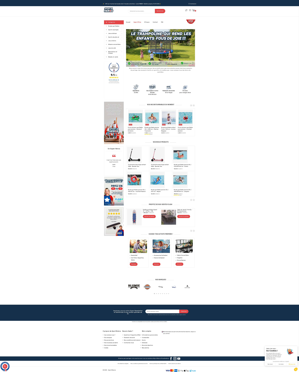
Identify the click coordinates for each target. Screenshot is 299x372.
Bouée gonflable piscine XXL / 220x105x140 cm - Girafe (182, 165)
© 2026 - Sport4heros (109, 370)
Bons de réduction (147, 345)
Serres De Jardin (181, 257)
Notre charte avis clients (175, 363)
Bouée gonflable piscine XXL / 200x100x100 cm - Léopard (182, 190)
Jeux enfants (115, 40)
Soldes (106, 347)
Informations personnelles (150, 335)
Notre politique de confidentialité (158, 363)
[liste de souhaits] (190, 10)
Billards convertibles (114, 44)
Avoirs (144, 340)
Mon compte (146, 331)
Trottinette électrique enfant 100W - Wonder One (137, 165)
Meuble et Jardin (115, 57)
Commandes (145, 337)
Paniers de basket (136, 257)
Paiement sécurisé (129, 337)
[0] (193, 10)
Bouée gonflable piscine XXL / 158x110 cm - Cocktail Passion (137, 190)
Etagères (156, 257)
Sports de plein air (115, 37)
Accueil (128, 22)
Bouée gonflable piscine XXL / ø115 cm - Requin (160, 190)
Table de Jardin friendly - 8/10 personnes (184, 210)
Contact (155, 22)
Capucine (113, 164)
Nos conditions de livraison (132, 340)
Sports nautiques (115, 29)
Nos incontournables (110, 345)
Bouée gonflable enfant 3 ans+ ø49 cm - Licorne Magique (168, 129)
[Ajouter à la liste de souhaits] (140, 118)
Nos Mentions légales (123, 363)
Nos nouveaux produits (111, 342)
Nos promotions (109, 340)
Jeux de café (115, 48)
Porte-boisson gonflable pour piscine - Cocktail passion (185, 129)
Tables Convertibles (160, 255)
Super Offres (137, 22)
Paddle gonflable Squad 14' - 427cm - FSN (150, 210)
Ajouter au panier (130, 118)
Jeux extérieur (115, 33)
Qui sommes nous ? (109, 335)
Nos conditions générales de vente (139, 363)
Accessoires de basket (138, 255)
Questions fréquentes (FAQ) (132, 335)
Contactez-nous (129, 342)
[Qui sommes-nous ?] (114, 123)
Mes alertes (145, 347)
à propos (146, 22)
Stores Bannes (158, 260)
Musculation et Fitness (115, 52)
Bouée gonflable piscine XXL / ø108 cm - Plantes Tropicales (152, 129)
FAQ (162, 22)
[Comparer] (136, 118)
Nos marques (108, 337)
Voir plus (133, 264)
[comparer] (186, 10)
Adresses (144, 342)
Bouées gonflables (115, 26)
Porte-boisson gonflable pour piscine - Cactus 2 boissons (135, 129)
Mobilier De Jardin (182, 255)
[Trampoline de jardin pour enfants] (160, 48)
